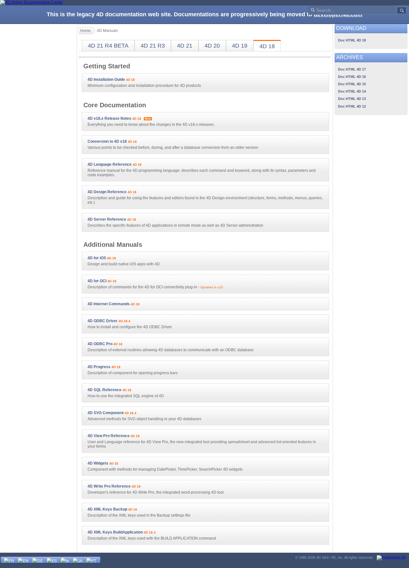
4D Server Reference (107, 219)
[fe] (65, 560)
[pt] (91, 560)
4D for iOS (97, 258)
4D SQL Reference (104, 390)
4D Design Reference (107, 192)
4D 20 (212, 45)
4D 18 (267, 46)
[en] (23, 560)
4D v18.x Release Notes (109, 118)
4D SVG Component (106, 413)
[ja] (77, 560)
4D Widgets (98, 463)
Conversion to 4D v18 (107, 141)
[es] (52, 560)
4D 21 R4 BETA (108, 45)
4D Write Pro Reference (109, 486)
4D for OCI (97, 281)
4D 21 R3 (153, 45)
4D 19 (239, 45)
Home (85, 30)
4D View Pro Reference (109, 436)
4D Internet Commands (109, 304)
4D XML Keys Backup (107, 509)
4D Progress (99, 367)
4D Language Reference (110, 164)
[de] (37, 560)
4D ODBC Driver (103, 321)
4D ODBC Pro (100, 344)
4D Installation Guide (106, 79)
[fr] (9, 560)
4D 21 (184, 45)
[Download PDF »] (137, 79)
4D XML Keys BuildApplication (115, 532)
